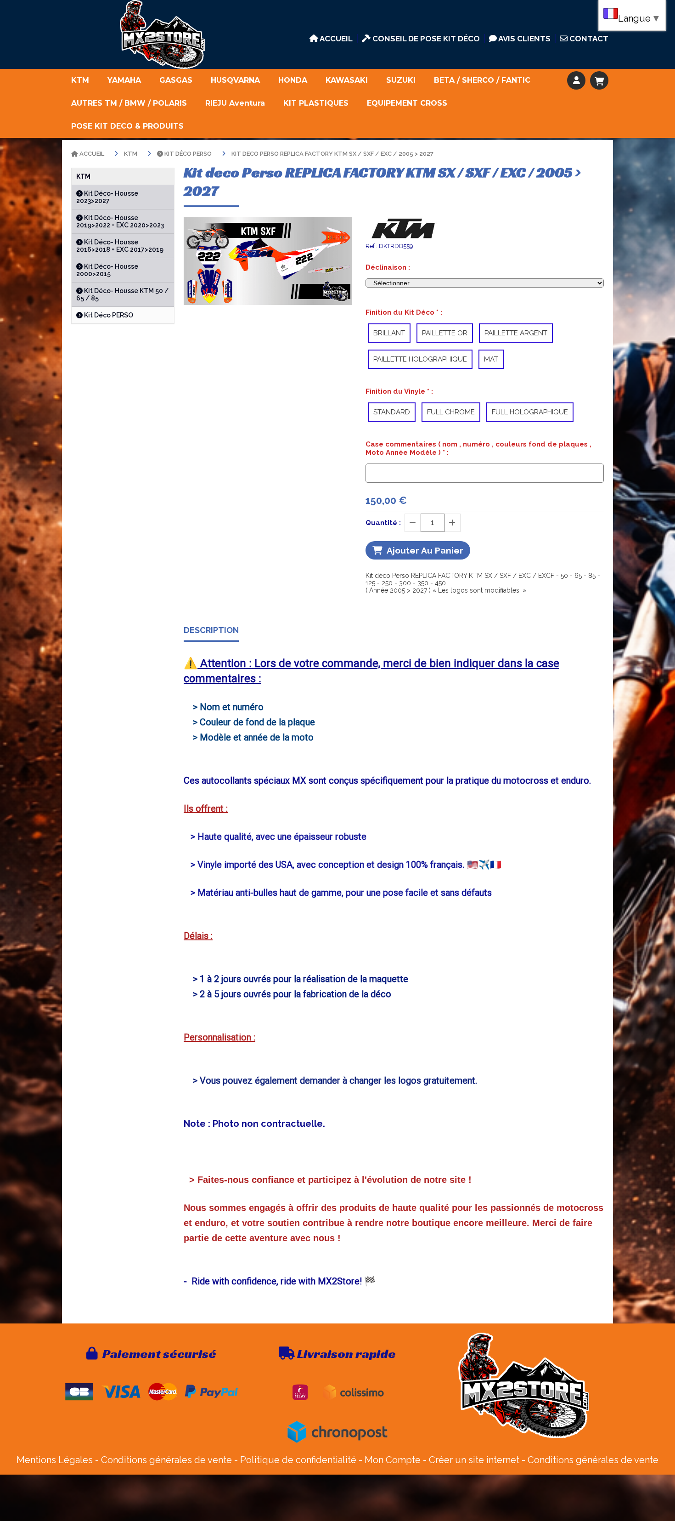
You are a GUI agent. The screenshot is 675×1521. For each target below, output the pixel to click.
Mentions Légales (55, 1459)
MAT (491, 359)
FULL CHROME (451, 412)
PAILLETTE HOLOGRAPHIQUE (420, 359)
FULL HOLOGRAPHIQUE (530, 412)
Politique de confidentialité (298, 1459)
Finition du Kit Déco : (404, 312)
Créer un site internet (474, 1459)
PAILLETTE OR (444, 333)
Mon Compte (393, 1459)
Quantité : (383, 523)
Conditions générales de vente (166, 1459)
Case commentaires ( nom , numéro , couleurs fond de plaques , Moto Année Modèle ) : (478, 448)
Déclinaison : (388, 267)
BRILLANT (389, 333)
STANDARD (391, 412)
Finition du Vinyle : (399, 391)
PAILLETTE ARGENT (515, 333)
